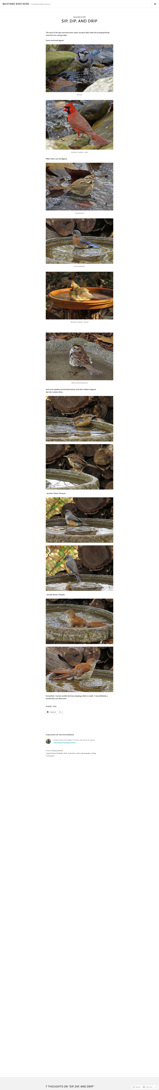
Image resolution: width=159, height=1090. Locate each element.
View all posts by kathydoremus (65, 743)
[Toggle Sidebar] (155, 4)
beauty (53, 753)
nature (78, 753)
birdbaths (59, 753)
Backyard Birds (57, 751)
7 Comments (50, 756)
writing (93, 753)
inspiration (72, 753)
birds (65, 753)
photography (86, 753)
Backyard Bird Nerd (16, 3)
